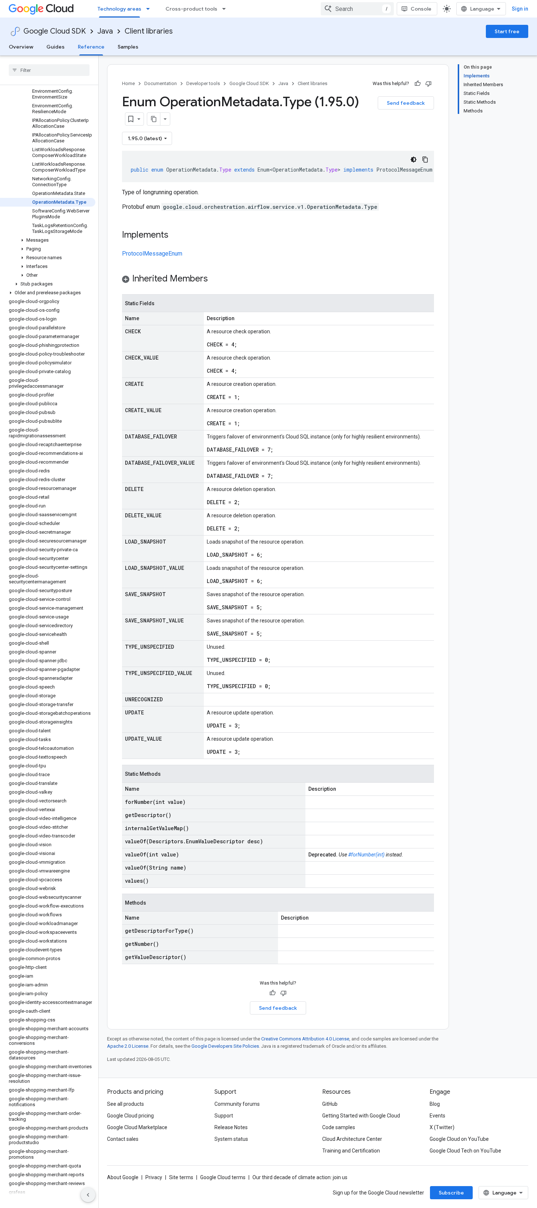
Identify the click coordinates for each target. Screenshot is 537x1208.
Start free (507, 31)
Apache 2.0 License (127, 1046)
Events (437, 1116)
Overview (21, 46)
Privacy (153, 1177)
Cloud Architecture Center (352, 1139)
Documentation (160, 83)
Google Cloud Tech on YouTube (465, 1151)
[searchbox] (49, 70)
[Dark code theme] (413, 159)
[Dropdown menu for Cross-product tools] (226, 9)
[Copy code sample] (425, 159)
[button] (47, 240)
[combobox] (357, 8)
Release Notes (231, 1127)
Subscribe (451, 1192)
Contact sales (122, 1139)
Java (105, 31)
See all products (125, 1104)
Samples (128, 46)
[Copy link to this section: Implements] (175, 235)
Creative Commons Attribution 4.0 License (305, 1039)
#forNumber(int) (366, 855)
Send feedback (406, 103)
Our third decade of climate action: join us (299, 1177)
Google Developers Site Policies (225, 1046)
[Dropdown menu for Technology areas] (150, 9)
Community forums (237, 1104)
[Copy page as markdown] (153, 119)
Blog (435, 1104)
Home (128, 83)
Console (421, 8)
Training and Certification (351, 1151)
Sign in (520, 9)
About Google (122, 1177)
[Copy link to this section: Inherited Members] (215, 279)
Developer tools (203, 83)
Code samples (338, 1127)
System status (231, 1139)
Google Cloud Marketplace (137, 1127)
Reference (91, 46)
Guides (55, 46)
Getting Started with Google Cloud (361, 1116)
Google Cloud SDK (54, 31)
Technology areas (119, 8)
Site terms (181, 1177)
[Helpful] (417, 83)
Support (223, 1116)
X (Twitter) (442, 1127)
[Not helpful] (428, 83)
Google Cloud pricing (130, 1116)
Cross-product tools (191, 8)
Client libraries (149, 31)
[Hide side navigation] (88, 1195)
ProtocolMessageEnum (152, 253)
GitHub (330, 1104)
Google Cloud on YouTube (459, 1139)
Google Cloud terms (222, 1177)
